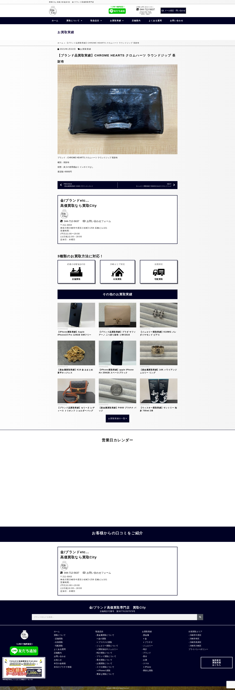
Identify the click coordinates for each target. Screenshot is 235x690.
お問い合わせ (176, 21)
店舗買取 (76, 279)
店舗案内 (136, 21)
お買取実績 (115, 21)
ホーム (55, 21)
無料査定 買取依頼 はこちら (216, 662)
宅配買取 (158, 279)
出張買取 (117, 279)
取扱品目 (94, 21)
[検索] (200, 617)
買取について (73, 21)
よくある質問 (155, 21)
